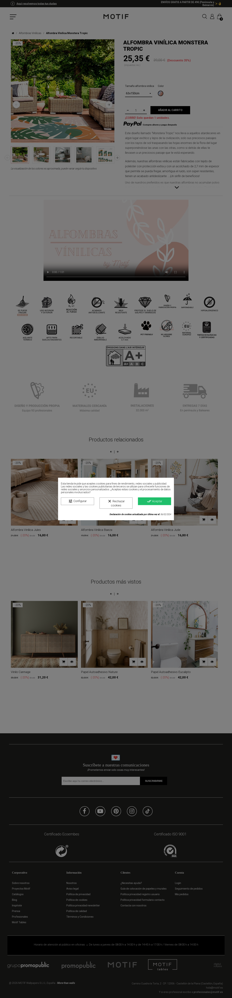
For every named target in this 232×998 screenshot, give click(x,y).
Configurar (77, 501)
